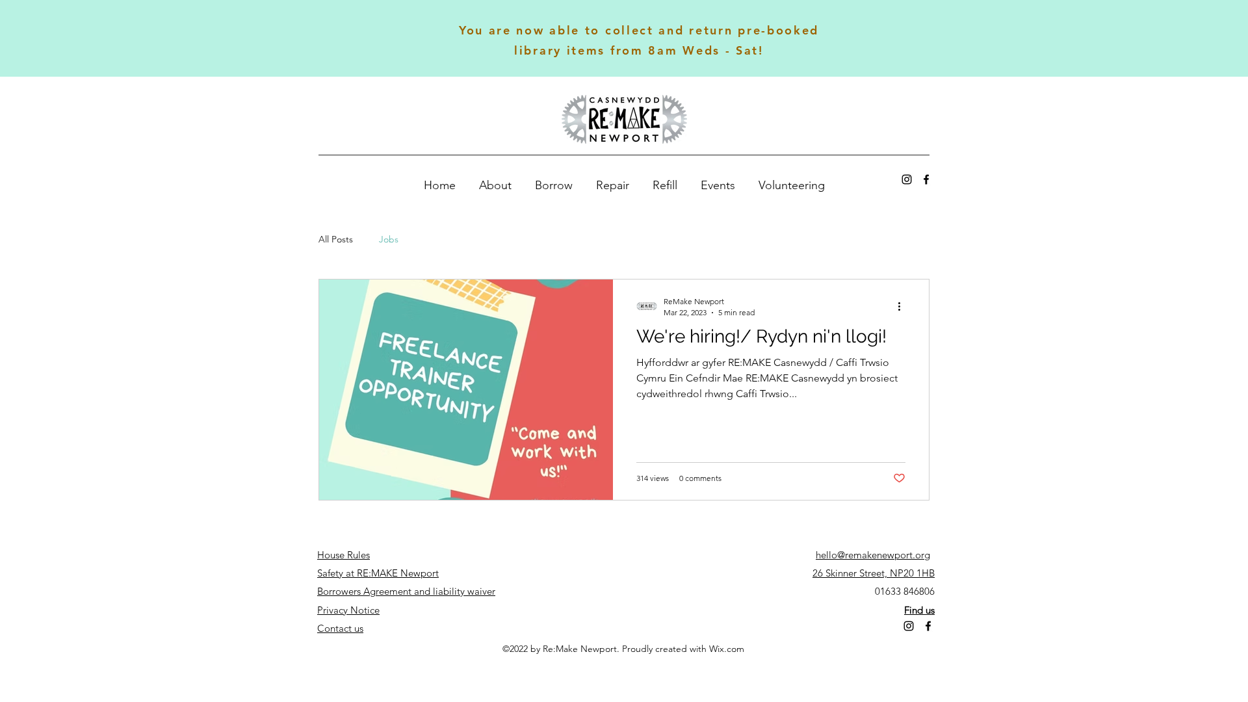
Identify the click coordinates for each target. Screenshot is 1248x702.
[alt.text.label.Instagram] (906, 179)
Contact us (340, 628)
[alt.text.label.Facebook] (926, 179)
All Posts (335, 239)
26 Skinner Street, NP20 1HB (873, 573)
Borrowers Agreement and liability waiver (406, 591)
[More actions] (903, 306)
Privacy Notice (348, 610)
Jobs (388, 239)
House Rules (343, 555)
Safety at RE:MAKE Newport (378, 573)
